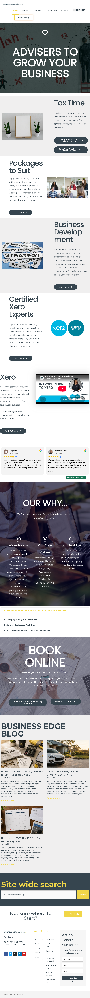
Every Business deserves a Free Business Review (28, 630)
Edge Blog (37, 10)
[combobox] (38, 894)
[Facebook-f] (6, 954)
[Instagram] (15, 954)
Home (15, 10)
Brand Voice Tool (50, 10)
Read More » (8, 800)
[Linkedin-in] (20, 954)
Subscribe (73, 978)
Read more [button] (8, 471)
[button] (45, 610)
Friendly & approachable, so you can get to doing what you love (36, 610)
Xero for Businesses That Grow (21, 625)
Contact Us (64, 10)
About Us (24, 10)
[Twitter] (11, 954)
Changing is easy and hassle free (21, 619)
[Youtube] (24, 954)
